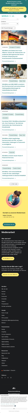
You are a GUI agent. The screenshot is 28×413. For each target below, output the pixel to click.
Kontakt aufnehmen (6, 306)
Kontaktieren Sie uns (9, 224)
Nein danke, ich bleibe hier (14, 12)
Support (4, 301)
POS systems (5, 317)
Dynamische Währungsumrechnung (10, 320)
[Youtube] (7, 377)
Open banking (5, 336)
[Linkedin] (2, 377)
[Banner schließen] (26, 1)
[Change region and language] (15, 370)
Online (3, 315)
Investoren (4, 296)
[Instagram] (10, 377)
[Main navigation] (25, 16)
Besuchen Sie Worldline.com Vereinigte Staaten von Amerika (14, 9)
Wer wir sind (4, 289)
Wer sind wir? (6, 238)
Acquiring (4, 331)
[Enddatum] (10, 23)
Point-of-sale (5, 313)
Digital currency (5, 344)
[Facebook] (5, 377)
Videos (3, 363)
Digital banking (5, 341)
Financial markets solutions (8, 346)
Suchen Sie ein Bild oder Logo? (12, 266)
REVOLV (4, 322)
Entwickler (4, 299)
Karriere (3, 291)
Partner (3, 294)
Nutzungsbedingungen (14, 393)
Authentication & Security (8, 339)
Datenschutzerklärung (14, 391)
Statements (4, 365)
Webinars (4, 360)
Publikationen (5, 358)
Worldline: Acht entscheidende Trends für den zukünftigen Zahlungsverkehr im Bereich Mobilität (14, 173)
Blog (3, 355)
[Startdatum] (10, 18)
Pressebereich (5, 303)
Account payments (6, 334)
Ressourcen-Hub (6, 353)
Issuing (3, 329)
